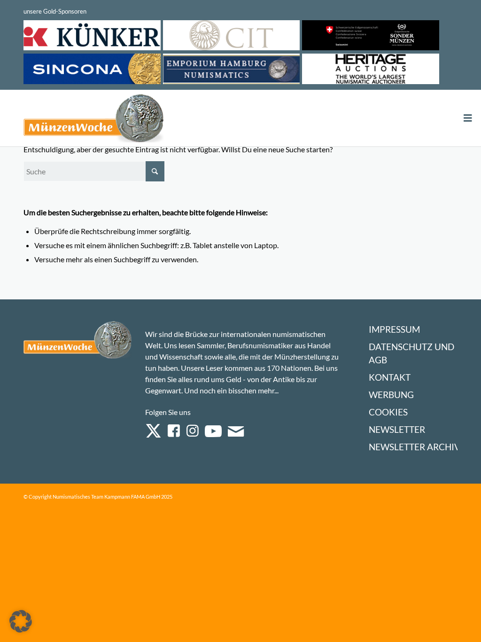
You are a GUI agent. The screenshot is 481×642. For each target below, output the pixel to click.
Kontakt (390, 377)
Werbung (391, 394)
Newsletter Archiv (414, 446)
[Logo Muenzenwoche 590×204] (93, 120)
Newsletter (397, 429)
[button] (20, 621)
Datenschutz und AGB (411, 353)
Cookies (388, 412)
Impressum (394, 329)
